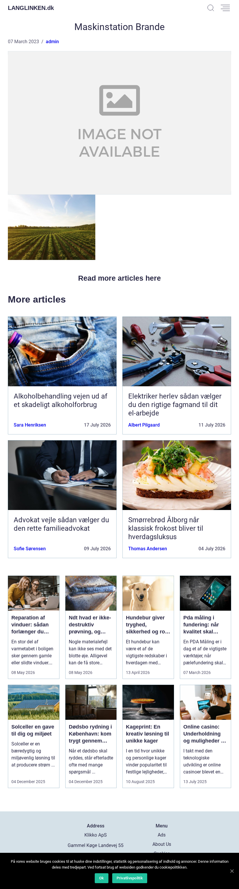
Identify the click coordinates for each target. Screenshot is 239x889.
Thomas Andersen (147, 548)
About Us (161, 844)
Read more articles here (119, 278)
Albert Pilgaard (144, 425)
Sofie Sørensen (30, 548)
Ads (162, 835)
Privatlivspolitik (130, 878)
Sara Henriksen (30, 425)
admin (52, 41)
